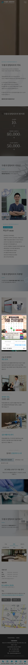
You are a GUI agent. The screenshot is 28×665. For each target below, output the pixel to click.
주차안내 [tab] (8, 345)
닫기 (24, 349)
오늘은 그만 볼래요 (7, 349)
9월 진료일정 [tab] (8, 342)
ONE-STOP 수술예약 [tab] (20, 342)
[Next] (24, 331)
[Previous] (4, 331)
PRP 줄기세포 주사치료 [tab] (20, 345)
